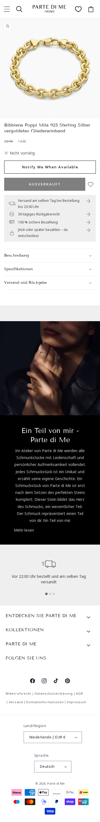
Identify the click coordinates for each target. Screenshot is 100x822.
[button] (7, 9)
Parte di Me (56, 783)
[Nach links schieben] (38, 113)
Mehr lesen (24, 530)
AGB (79, 693)
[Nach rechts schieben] (62, 113)
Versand (16, 702)
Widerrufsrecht (18, 693)
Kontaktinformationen (45, 702)
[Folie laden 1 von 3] (46, 594)
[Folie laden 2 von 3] (50, 594)
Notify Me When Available (50, 166)
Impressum (76, 702)
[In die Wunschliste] (90, 184)
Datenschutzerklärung (54, 693)
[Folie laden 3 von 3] (53, 594)
